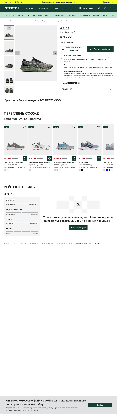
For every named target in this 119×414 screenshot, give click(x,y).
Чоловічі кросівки (47, 243)
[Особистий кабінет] (99, 8)
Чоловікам (30, 21)
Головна (6, 21)
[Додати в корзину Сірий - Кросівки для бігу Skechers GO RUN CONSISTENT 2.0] (25, 158)
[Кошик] (111, 8)
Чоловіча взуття (34, 243)
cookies (48, 400)
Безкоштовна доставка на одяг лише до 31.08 (59, 2)
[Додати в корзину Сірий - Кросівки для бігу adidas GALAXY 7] (99, 158)
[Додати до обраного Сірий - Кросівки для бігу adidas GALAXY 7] (98, 127)
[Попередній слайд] (17, 53)
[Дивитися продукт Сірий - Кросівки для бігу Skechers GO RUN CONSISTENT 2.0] (16, 139)
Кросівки (46, 21)
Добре (100, 405)
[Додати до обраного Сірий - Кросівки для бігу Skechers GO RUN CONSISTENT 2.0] (24, 127)
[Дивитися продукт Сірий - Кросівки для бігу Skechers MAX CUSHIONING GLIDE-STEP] (65, 139)
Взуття (39, 21)
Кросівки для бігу (58, 21)
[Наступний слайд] (9, 91)
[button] (17, 53)
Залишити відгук (78, 228)
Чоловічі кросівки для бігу (64, 243)
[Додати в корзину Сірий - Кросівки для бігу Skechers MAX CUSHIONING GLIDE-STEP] (74, 158)
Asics (68, 21)
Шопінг (14, 21)
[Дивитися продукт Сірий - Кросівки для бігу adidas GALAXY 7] (90, 139)
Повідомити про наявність (74, 49)
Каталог (22, 21)
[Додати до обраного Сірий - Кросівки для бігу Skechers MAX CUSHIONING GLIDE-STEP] (73, 127)
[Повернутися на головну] (11, 8)
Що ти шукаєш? (89, 8)
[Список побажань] (105, 8)
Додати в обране (102, 49)
